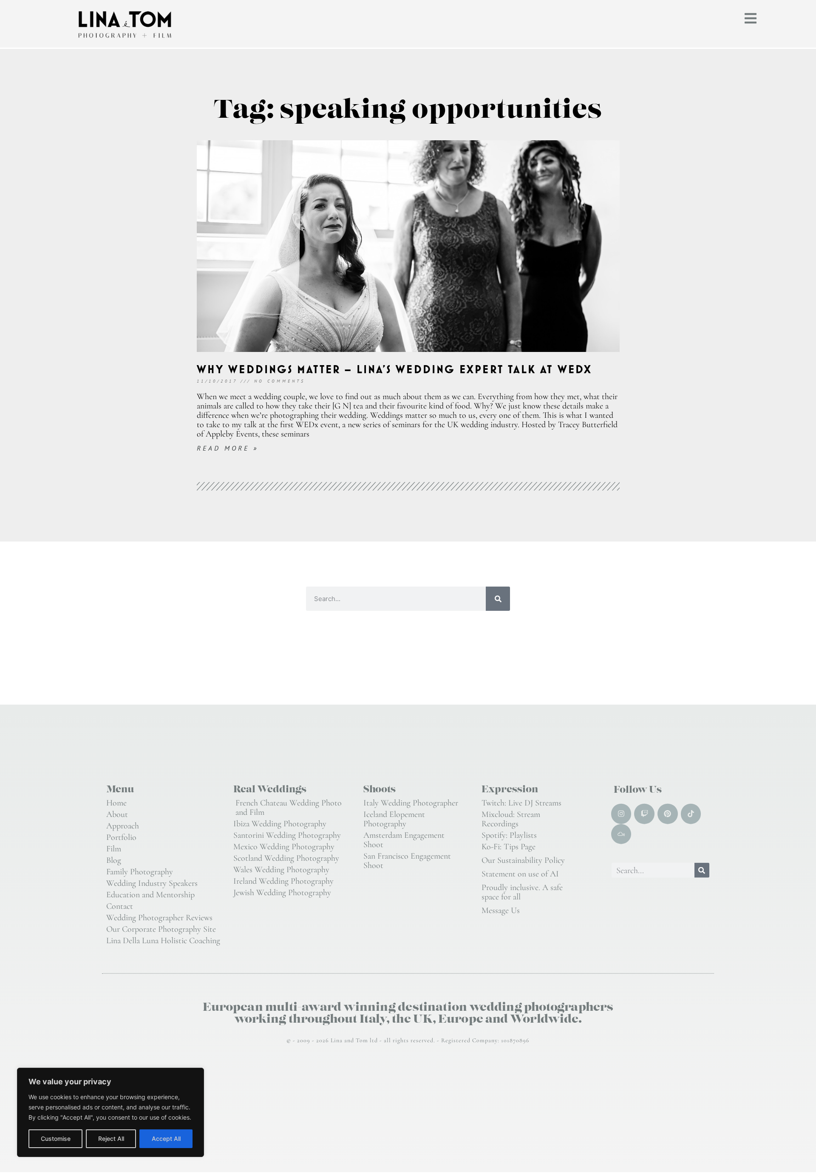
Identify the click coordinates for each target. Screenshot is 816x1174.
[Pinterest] (667, 814)
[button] (750, 18)
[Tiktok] (691, 814)
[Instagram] (621, 814)
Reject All (111, 1138)
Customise (56, 1138)
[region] (110, 1112)
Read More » (227, 448)
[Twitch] (644, 814)
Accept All (166, 1138)
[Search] (498, 599)
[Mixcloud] (621, 834)
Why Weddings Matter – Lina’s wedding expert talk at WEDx (394, 369)
